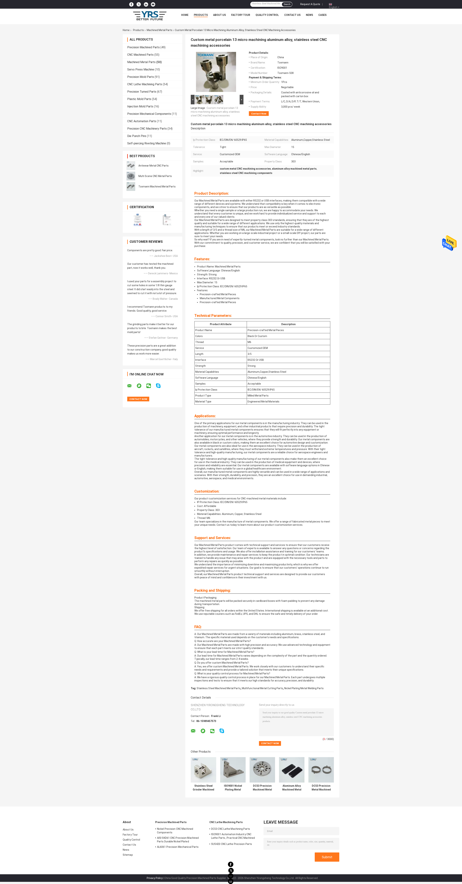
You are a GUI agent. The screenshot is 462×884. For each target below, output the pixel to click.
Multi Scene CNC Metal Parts (155, 176)
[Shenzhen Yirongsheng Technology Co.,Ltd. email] (131, 385)
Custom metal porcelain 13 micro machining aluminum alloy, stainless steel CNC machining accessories (215, 112)
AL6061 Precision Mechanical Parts (178, 846)
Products (201, 15)
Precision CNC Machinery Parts (147, 128)
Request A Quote (310, 4)
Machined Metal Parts (159, 30)
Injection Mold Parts (140, 106)
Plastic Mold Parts (139, 99)
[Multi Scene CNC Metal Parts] (131, 176)
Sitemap (128, 854)
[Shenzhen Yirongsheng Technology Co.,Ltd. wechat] (150, 385)
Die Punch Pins (136, 136)
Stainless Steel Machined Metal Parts (219, 688)
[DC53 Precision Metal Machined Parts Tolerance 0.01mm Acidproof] (321, 770)
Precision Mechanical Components (149, 114)
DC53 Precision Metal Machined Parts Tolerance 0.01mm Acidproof (321, 787)
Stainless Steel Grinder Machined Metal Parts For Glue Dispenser (203, 787)
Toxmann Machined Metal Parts (157, 186)
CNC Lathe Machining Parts (144, 84)
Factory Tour (240, 15)
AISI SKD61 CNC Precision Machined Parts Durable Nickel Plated (178, 839)
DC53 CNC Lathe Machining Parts (230, 828)
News (309, 15)
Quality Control (267, 15)
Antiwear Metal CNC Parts (153, 165)
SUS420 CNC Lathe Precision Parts (231, 844)
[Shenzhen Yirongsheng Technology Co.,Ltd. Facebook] (131, 4)
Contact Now (258, 113)
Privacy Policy (155, 878)
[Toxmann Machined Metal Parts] (131, 186)
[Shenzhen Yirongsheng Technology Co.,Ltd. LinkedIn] (146, 4)
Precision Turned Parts (141, 91)
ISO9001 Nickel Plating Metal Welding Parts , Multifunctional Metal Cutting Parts (233, 787)
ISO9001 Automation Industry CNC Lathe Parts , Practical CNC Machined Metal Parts (233, 836)
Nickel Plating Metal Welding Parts (304, 688)
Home (184, 15)
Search (287, 4)
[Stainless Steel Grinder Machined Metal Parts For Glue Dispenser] (203, 770)
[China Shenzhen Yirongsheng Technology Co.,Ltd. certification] (137, 219)
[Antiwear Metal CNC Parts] (131, 165)
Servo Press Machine (140, 69)
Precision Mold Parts (140, 77)
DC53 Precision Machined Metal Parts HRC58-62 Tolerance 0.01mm (262, 787)
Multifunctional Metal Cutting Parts (262, 688)
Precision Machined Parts (143, 47)
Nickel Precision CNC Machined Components (175, 830)
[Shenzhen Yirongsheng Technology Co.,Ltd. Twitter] (138, 4)
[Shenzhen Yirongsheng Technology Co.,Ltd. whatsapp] (141, 385)
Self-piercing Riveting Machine (146, 143)
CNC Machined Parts (140, 54)
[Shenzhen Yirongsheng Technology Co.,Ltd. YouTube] (153, 4)
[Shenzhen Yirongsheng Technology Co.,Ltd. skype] (160, 385)
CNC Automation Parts (141, 121)
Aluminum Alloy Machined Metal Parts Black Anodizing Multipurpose (291, 787)
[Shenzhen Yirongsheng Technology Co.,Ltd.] (150, 15)
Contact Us (292, 15)
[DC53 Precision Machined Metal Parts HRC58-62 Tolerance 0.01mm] (262, 770)
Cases (322, 15)
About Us (219, 15)
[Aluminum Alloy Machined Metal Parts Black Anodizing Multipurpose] (291, 770)
